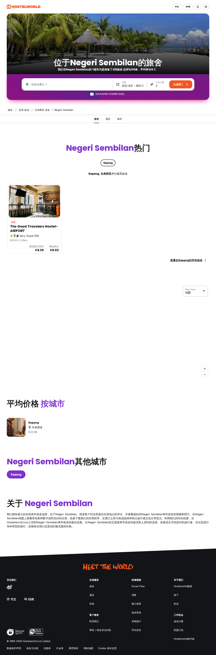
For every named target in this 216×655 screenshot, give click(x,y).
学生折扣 (136, 630)
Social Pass (138, 586)
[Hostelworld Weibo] (9, 587)
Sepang (16, 474)
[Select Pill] (197, 6)
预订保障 (136, 603)
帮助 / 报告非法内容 (100, 630)
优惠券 (47, 648)
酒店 (91, 595)
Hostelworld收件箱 (184, 638)
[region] (108, 331)
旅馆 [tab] (119, 118)
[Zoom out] (205, 374)
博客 (134, 595)
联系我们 (94, 621)
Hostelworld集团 (183, 586)
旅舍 (13, 222)
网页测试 (73, 648)
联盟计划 (178, 630)
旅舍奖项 (136, 612)
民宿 (91, 603)
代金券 (59, 648)
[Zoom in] (205, 369)
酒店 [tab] (108, 118)
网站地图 (88, 648)
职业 (176, 603)
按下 (176, 595)
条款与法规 (32, 648)
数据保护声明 (14, 648)
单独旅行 (136, 621)
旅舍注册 (178, 621)
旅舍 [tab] (96, 118)
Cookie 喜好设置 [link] (107, 648)
